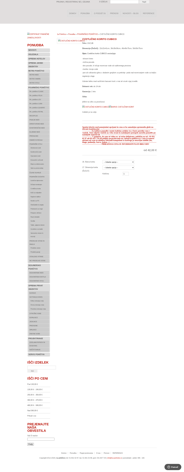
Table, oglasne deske (37, 225)
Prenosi (114, 13)
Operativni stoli (35, 156)
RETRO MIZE (34, 75)
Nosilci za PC (35, 201)
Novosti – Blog (131, 13)
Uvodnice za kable (37, 229)
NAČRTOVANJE (34, 349)
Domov (72, 13)
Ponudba (85, 13)
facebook (73, 464)
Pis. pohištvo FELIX (35, 95)
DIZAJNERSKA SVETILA (37, 277)
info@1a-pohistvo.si (114, 458)
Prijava (60, 2)
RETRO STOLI (34, 83)
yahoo (94, 464)
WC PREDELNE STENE (37, 260)
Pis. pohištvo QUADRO (37, 107)
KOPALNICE (33, 317)
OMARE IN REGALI (36, 140)
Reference (148, 13)
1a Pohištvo (46, 14)
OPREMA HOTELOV (36, 59)
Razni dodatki (35, 217)
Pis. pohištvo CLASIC (36, 91)
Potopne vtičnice (36, 213)
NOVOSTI (32, 50)
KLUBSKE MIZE (34, 132)
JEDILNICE (33, 321)
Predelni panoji (35, 252)
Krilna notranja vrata (37, 301)
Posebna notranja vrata (38, 309)
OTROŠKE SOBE (35, 313)
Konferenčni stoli (36, 152)
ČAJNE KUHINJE (35, 172)
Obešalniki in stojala (37, 205)
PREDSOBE (33, 325)
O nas (98, 453)
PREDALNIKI (33, 136)
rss (78, 464)
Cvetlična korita (36, 188)
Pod (32, 384)
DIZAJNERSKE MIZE (36, 273)
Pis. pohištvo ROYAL (36, 112)
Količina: (106, 174)
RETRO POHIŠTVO (36, 71)
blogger (110, 464)
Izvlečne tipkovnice (37, 180)
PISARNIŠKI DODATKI (36, 177)
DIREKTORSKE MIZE (36, 124)
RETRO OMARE (35, 79)
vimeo (100, 464)
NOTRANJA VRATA (35, 297)
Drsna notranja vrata (37, 305)
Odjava (86, 2)
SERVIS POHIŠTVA (36, 354)
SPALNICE (33, 329)
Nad (32, 411)
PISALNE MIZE (34, 120)
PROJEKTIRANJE (35, 339)
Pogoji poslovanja (86, 453)
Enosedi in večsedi (37, 160)
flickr (105, 464)
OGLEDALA (33, 54)
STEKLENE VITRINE (36, 256)
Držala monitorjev (36, 184)
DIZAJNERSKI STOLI (36, 281)
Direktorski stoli (36, 148)
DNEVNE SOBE (34, 334)
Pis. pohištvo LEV (35, 99)
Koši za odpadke (36, 192)
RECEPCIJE (33, 116)
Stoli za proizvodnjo (37, 168)
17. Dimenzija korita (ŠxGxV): (90, 169)
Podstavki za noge (37, 209)
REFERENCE (118, 453)
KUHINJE (32, 293)
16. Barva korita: (88, 162)
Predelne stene (35, 248)
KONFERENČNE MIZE (37, 128)
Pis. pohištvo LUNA (35, 103)
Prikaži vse (31, 416)
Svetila (33, 221)
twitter (83, 464)
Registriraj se (73, 2)
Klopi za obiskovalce (37, 164)
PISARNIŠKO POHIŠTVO (87, 34)
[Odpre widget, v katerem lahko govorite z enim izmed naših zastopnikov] (172, 467)
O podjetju (100, 13)
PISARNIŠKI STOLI (35, 144)
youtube (89, 464)
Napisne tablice (36, 196)
